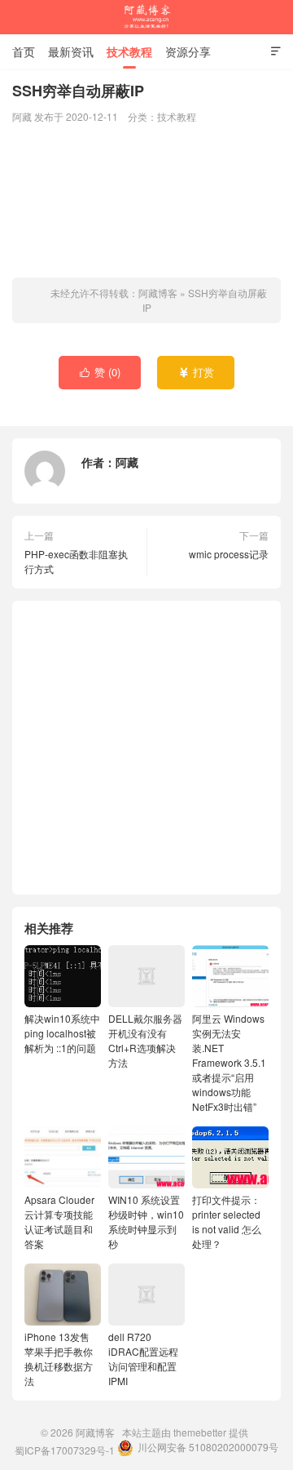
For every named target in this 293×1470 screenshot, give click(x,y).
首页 (23, 51)
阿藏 (127, 462)
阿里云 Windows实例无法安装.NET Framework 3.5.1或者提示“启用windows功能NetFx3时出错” (229, 1062)
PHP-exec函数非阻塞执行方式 (76, 561)
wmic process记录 (229, 554)
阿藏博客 (146, 17)
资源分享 (188, 51)
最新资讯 (71, 51)
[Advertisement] (146, 202)
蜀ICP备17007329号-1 (65, 1450)
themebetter (199, 1432)
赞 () (100, 372)
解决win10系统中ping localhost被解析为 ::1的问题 (62, 1033)
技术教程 (129, 51)
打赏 (196, 372)
